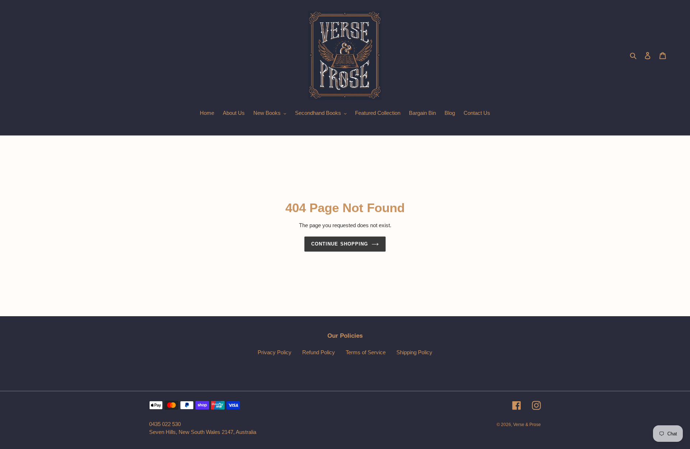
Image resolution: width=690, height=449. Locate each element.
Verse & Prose (527, 424)
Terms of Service (366, 352)
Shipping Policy (414, 352)
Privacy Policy (274, 352)
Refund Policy (318, 352)
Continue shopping (339, 244)
